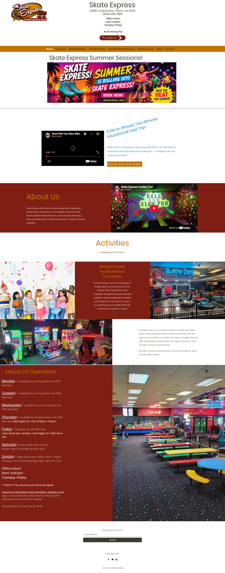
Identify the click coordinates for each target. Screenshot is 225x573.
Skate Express (112, 5)
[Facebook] (108, 559)
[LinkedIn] (116, 559)
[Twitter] (112, 559)
